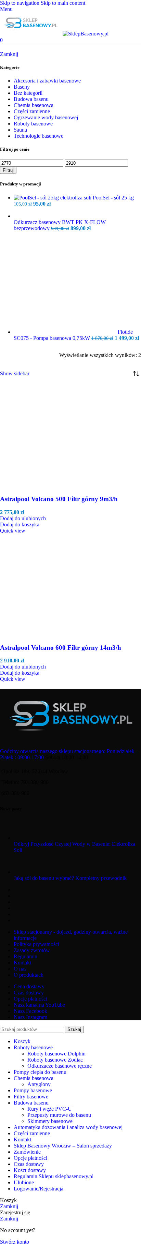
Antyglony (39, 1084)
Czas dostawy (29, 992)
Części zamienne (32, 111)
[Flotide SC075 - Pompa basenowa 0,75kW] (66, 332)
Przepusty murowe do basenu (59, 1115)
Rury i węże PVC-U (49, 1109)
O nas (20, 969)
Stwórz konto (14, 1242)
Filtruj (8, 170)
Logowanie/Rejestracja (38, 1188)
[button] (19, 524)
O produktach (28, 975)
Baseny (22, 87)
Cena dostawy (29, 986)
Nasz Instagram (30, 1017)
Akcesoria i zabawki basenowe (47, 81)
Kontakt (22, 962)
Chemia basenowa (33, 105)
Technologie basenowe (38, 136)
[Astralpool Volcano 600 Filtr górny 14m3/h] (34, 634)
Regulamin (25, 956)
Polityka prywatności (36, 944)
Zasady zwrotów (32, 950)
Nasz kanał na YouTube (39, 1005)
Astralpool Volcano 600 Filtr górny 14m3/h (60, 647)
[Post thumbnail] (26, 838)
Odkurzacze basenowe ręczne (59, 1066)
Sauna (20, 130)
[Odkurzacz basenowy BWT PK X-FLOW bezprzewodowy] (77, 216)
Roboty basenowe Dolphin (56, 1053)
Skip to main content (63, 3)
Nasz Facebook (30, 1011)
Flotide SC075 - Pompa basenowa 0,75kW (73, 335)
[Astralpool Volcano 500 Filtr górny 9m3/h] (34, 486)
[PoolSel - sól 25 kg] (53, 197)
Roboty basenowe (33, 123)
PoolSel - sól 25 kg (113, 197)
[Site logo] (31, 33)
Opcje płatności (30, 999)
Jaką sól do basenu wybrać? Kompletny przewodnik (70, 878)
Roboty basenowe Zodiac (55, 1060)
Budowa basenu (31, 99)
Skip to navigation (20, 3)
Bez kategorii (28, 93)
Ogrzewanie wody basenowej (46, 117)
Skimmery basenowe (50, 1121)
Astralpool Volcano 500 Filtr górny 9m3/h (59, 498)
